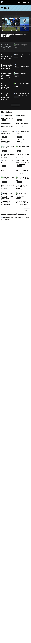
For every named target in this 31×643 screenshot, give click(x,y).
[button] (28, 2)
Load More (15, 105)
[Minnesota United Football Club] (2, 2)
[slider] (15, 26)
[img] (7, 30)
